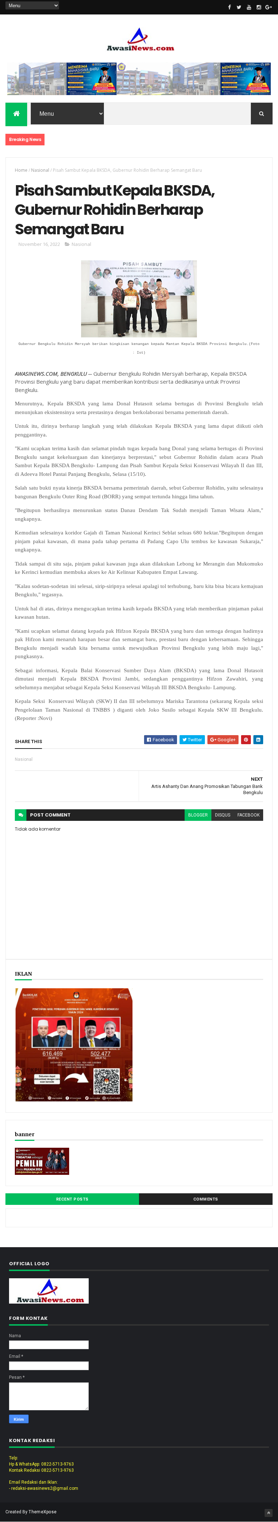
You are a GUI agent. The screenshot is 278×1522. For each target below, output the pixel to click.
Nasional (40, 170)
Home (21, 170)
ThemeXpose (42, 1511)
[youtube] (249, 7)
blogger (198, 815)
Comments (205, 1199)
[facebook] (229, 7)
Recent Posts (72, 1199)
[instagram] (259, 7)
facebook (248, 815)
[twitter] (239, 7)
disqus (222, 815)
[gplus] (269, 7)
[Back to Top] (269, 1513)
